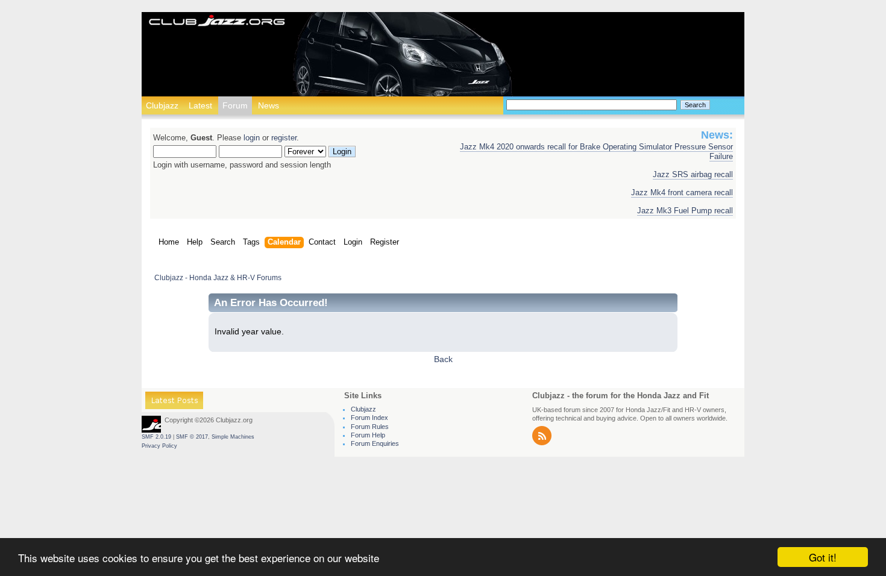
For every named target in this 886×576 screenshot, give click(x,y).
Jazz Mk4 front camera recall (682, 193)
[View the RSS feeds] (541, 442)
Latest (200, 105)
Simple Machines (233, 437)
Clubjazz (162, 105)
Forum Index (369, 417)
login (251, 138)
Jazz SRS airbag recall (693, 175)
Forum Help (368, 435)
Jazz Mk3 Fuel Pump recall (685, 211)
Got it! (823, 557)
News (268, 105)
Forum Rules (370, 426)
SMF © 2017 (192, 437)
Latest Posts (174, 402)
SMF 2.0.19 (156, 437)
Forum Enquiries (375, 443)
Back (443, 359)
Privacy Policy (159, 446)
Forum (235, 105)
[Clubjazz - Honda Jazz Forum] (217, 21)
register (284, 138)
